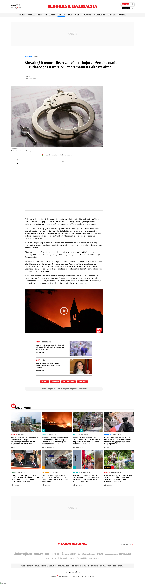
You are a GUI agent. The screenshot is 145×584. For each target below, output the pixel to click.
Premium (22, 15)
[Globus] (55, 554)
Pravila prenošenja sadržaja (44, 566)
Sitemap (120, 566)
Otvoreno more (99, 15)
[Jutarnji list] (23, 554)
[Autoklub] (111, 554)
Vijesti (39, 15)
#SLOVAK (44, 382)
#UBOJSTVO (82, 382)
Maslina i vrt (86, 15)
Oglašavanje (94, 566)
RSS (114, 566)
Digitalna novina (105, 566)
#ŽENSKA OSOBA (68, 382)
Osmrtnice (122, 15)
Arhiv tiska (112, 15)
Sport (77, 15)
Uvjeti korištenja (27, 566)
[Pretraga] (133, 8)
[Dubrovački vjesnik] (66, 558)
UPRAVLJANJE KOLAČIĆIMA (72, 572)
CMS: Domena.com (89, 576)
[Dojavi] (16, 6)
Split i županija (50, 15)
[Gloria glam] (79, 554)
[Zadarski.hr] (82, 558)
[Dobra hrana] (89, 554)
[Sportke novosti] (47, 554)
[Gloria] (73, 554)
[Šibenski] (94, 558)
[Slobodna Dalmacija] (72, 6)
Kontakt (84, 566)
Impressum (75, 566)
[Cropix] (51, 558)
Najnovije (31, 15)
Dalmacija (61, 15)
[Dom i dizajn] (100, 554)
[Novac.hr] (125, 554)
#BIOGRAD (55, 382)
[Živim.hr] (65, 554)
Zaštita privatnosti (63, 566)
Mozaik (70, 15)
